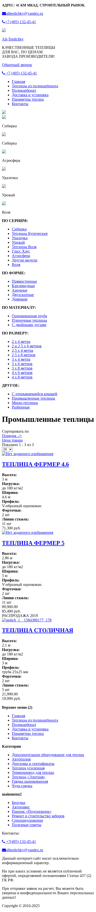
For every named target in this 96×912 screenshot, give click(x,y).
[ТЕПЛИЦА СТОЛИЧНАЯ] (26, 620)
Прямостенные (24, 281)
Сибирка (19, 229)
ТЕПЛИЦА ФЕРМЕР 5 (33, 543)
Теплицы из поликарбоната (35, 86)
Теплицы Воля (24, 247)
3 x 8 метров (22, 368)
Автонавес (21, 807)
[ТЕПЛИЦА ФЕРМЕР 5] (27, 532)
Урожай (18, 242)
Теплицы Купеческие (30, 233)
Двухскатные (23, 295)
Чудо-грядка (22, 786)
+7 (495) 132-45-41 (21, 73)
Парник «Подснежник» (31, 811)
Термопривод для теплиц (33, 772)
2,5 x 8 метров (23, 355)
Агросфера (21, 256)
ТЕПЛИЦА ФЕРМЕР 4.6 (35, 464)
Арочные (19, 290)
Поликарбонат (24, 90)
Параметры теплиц (28, 99)
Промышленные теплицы (33, 398)
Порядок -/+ (12, 436)
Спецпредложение (27, 820)
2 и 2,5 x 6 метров (27, 346)
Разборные (21, 407)
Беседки (18, 802)
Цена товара (12, 440)
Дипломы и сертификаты (33, 764)
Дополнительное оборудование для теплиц (48, 755)
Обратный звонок (17, 65)
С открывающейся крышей (34, 394)
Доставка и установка (30, 95)
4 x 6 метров (22, 373)
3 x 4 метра (21, 359)
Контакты (20, 104)
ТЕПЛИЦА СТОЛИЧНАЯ (37, 630)
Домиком (19, 299)
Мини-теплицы (25, 403)
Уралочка (20, 238)
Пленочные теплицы (29, 320)
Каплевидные (23, 286)
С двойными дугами (29, 325)
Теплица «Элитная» (28, 777)
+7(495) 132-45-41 (20, 841)
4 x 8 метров (22, 377)
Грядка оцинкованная (30, 781)
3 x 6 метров (22, 364)
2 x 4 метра (21, 341)
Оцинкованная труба (29, 316)
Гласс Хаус (21, 251)
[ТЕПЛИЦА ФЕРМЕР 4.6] (27, 454)
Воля (16, 264)
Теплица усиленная (28, 768)
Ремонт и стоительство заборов (38, 816)
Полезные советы (26, 825)
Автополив (21, 759)
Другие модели (24, 260)
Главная (18, 81)
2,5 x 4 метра (22, 350)
